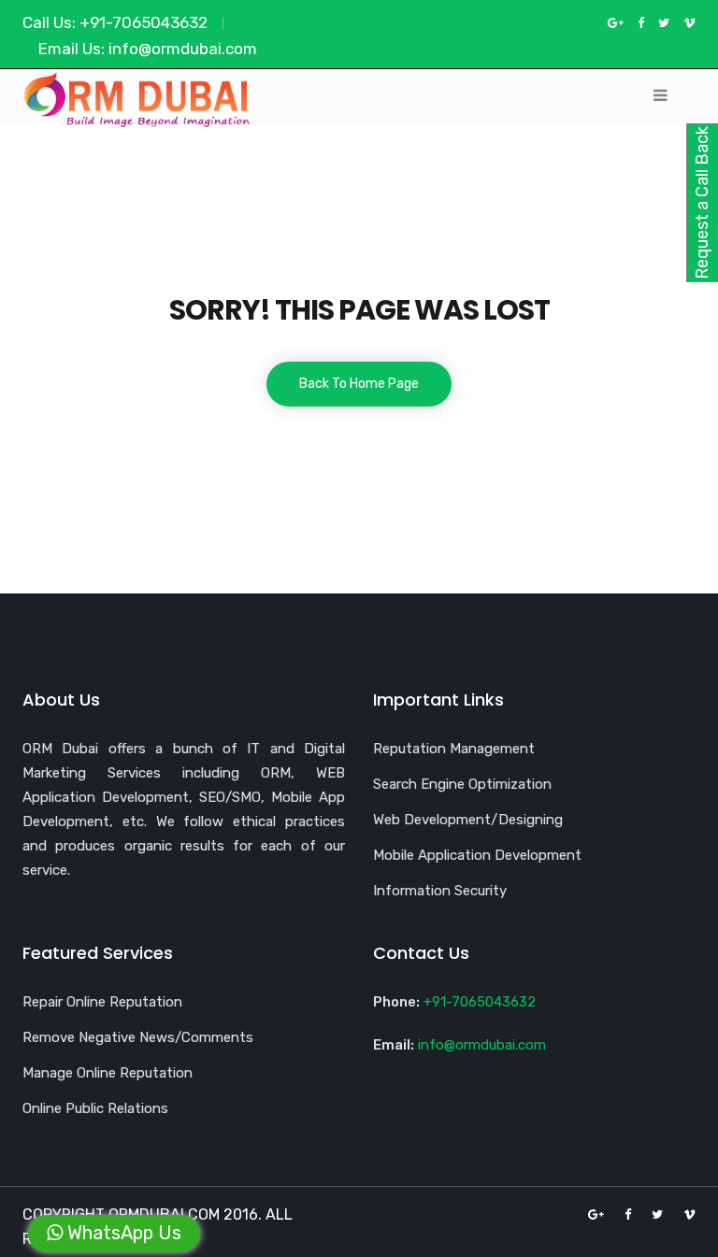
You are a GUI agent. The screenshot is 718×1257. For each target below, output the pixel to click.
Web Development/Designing (468, 819)
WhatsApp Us (122, 1232)
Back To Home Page (359, 384)
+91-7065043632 (480, 1001)
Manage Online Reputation (107, 1072)
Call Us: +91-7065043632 (115, 22)
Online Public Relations (95, 1108)
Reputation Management (454, 748)
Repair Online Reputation (102, 1001)
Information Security (440, 890)
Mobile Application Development (477, 855)
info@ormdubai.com (182, 48)
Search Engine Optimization (462, 784)
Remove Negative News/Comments (137, 1037)
